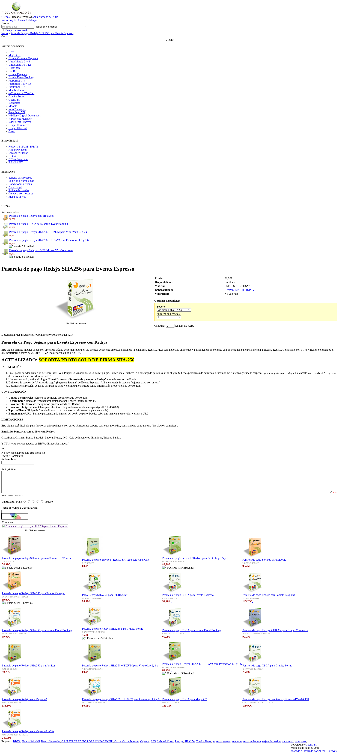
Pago (34, 20)
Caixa (117, 741)
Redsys (179, 741)
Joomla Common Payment (23, 58)
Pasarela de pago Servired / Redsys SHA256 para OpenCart (115, 559)
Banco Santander (50, 741)
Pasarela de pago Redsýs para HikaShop (31, 215)
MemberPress (16, 90)
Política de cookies (18, 190)
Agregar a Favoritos (21, 16)
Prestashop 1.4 (16, 80)
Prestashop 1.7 (16, 86)
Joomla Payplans (17, 74)
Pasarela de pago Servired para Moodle (264, 559)
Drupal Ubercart (17, 128)
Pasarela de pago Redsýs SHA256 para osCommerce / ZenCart (37, 558)
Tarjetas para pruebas (20, 177)
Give (11, 51)
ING (153, 741)
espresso (217, 741)
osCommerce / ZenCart (21, 93)
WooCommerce (17, 109)
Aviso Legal (15, 187)
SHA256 (190, 741)
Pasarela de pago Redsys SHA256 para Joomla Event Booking (37, 630)
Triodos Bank (203, 741)
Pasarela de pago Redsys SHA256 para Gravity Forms (112, 628)
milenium (255, 741)
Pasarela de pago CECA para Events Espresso (188, 594)
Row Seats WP (16, 112)
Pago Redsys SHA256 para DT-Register (104, 594)
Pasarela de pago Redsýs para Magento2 (24, 699)
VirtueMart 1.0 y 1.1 (19, 64)
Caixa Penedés (130, 741)
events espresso (240, 741)
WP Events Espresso (19, 121)
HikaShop (14, 67)
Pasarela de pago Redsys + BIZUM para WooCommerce (41, 250)
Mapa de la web (17, 196)
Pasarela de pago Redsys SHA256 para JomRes (28, 665)
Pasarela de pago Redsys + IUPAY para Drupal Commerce (275, 630)
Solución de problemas (21, 180)
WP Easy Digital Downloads (24, 115)
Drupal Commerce (18, 125)
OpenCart (13, 99)
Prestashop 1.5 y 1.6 (19, 83)
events (226, 741)
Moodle (12, 105)
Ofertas (5, 16)
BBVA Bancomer (18, 159)
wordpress (300, 741)
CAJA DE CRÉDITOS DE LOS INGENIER (87, 741)
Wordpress (14, 102)
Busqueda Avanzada (16, 30)
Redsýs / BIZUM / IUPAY (23, 146)
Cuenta (21, 20)
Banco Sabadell (31, 741)
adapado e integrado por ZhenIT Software (314, 750)
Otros (11, 131)
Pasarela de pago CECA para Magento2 (184, 699)
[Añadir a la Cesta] (10, 564)
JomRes (12, 71)
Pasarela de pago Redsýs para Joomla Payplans (268, 594)
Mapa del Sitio (50, 16)
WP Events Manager (19, 118)
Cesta (28, 20)
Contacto (37, 16)
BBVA (17, 741)
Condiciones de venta (20, 183)
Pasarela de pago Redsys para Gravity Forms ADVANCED (275, 699)
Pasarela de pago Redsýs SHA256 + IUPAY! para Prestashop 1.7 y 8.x (122, 699)
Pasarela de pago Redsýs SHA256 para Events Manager (33, 593)
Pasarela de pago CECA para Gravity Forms (267, 665)
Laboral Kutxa (165, 741)
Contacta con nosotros (20, 193)
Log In (12, 20)
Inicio (4, 20)
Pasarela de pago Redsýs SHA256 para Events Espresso (42, 33)
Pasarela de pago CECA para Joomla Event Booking (38, 223)
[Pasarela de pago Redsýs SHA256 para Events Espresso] (76, 319)
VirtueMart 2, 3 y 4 (19, 61)
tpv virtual (287, 741)
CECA (12, 156)
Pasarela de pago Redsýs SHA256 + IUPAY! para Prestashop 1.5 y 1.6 (49, 240)
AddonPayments (17, 149)
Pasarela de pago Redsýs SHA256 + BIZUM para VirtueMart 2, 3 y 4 (48, 231)
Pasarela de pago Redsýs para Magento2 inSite (28, 731)
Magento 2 (14, 55)
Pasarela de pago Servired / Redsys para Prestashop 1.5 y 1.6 (196, 558)
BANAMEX (15, 162)
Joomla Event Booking (21, 77)
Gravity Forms (16, 96)
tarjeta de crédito (271, 741)
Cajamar (144, 741)
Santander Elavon (18, 152)
